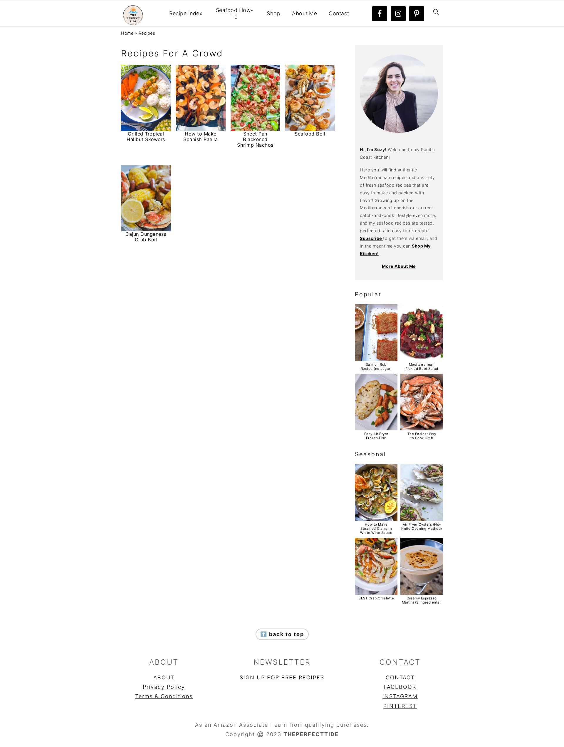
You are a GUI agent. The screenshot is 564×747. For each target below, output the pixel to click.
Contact (339, 13)
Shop (273, 13)
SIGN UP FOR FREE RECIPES (282, 677)
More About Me (399, 266)
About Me (304, 13)
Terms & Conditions (164, 696)
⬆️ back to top (282, 634)
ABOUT (163, 677)
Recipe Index (185, 13)
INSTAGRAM (400, 696)
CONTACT (400, 677)
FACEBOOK (400, 687)
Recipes (147, 33)
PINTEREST (400, 706)
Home (127, 33)
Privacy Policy (164, 687)
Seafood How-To (234, 13)
